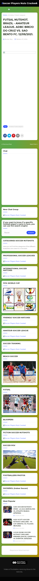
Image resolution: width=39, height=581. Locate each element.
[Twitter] (9, 135)
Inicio (5, 15)
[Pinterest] (13, 135)
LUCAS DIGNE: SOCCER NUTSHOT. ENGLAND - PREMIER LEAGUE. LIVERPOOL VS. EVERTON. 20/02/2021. (24, 535)
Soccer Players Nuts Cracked (19, 3)
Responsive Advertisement (19, 550)
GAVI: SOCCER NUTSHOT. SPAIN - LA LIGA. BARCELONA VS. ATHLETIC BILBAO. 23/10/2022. (24, 510)
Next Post (33, 144)
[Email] (18, 135)
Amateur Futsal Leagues (16, 15)
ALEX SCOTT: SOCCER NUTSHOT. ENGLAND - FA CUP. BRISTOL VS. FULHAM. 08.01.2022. (23, 523)
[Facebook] (5, 135)
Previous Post (7, 144)
